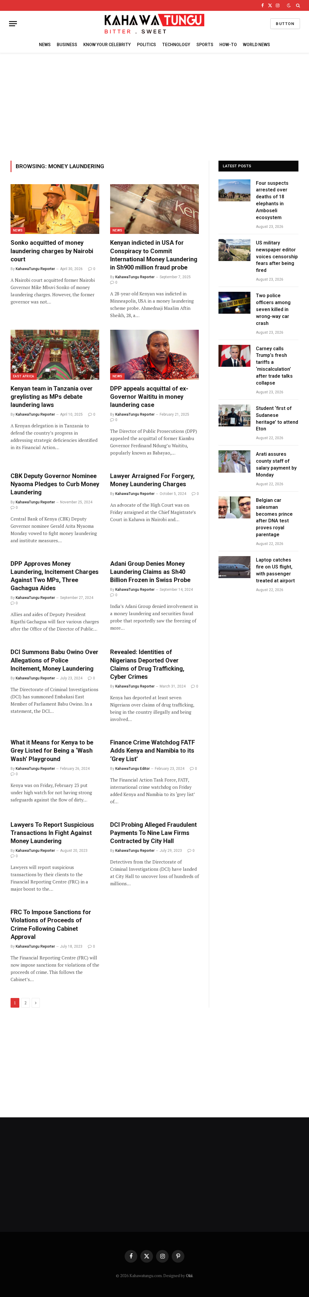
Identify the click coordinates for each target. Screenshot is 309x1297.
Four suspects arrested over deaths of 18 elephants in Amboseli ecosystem (272, 200)
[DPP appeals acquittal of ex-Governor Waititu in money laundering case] (154, 354)
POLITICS (146, 44)
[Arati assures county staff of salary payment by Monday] (234, 461)
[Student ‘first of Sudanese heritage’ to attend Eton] (234, 416)
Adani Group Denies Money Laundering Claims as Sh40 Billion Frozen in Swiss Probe (151, 572)
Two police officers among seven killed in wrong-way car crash (273, 309)
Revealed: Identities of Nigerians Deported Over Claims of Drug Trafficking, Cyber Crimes (147, 664)
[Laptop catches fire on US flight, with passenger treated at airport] (234, 567)
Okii (189, 1275)
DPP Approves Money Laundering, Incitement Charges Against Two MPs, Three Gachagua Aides (55, 576)
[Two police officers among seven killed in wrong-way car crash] (234, 303)
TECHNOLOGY (176, 44)
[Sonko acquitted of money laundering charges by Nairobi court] (55, 209)
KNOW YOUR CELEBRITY (107, 44)
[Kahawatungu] (154, 23)
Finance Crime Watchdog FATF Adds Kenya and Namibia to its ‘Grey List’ (152, 750)
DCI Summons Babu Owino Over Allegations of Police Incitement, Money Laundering (54, 660)
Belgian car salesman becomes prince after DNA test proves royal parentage (274, 517)
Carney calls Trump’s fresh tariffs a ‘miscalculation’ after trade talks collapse (274, 366)
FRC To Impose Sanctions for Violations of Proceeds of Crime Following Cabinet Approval (51, 924)
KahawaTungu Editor (132, 769)
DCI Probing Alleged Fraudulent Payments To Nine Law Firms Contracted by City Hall (153, 833)
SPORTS (204, 44)
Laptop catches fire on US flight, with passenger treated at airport (275, 570)
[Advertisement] (154, 106)
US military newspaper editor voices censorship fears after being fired (277, 256)
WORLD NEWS (256, 44)
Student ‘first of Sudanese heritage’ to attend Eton (277, 418)
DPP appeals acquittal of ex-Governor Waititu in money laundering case (149, 396)
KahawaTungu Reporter (35, 269)
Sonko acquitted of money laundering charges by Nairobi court (52, 251)
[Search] (297, 5)
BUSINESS (67, 44)
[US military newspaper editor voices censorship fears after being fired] (234, 250)
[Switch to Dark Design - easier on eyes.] (288, 5)
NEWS (45, 44)
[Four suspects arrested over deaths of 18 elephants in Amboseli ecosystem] (234, 190)
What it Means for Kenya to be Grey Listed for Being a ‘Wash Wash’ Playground (52, 750)
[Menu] (13, 23)
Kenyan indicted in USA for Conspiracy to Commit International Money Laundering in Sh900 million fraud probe (153, 255)
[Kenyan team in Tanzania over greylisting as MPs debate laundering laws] (55, 354)
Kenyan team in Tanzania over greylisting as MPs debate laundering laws (52, 396)
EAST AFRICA (23, 376)
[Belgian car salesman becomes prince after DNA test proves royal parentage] (234, 507)
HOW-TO (228, 44)
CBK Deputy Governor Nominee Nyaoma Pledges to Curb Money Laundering (55, 484)
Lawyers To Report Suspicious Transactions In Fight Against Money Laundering (52, 833)
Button (285, 23)
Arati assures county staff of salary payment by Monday (276, 464)
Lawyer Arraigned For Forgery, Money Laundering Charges (152, 480)
